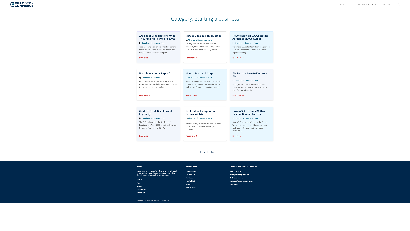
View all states (190, 187)
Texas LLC (189, 184)
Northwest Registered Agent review (241, 181)
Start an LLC (343, 4)
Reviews (386, 4)
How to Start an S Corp (199, 73)
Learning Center (191, 171)
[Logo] (22, 4)
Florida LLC (189, 178)
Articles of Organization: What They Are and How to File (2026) (157, 37)
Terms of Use (141, 193)
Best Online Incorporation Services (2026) (201, 112)
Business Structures (365, 4)
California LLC (190, 175)
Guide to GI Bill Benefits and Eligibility (155, 112)
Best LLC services (235, 171)
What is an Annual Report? (155, 73)
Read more (143, 57)
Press (138, 183)
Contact (139, 180)
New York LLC (190, 181)
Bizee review (234, 184)
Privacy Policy (141, 189)
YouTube (139, 186)
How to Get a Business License (203, 35)
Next (212, 152)
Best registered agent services (239, 175)
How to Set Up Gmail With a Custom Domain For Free (248, 112)
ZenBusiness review (236, 178)
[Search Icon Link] (398, 4)
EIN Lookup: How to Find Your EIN (249, 75)
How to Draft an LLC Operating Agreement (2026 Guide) (250, 37)
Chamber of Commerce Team (153, 43)
